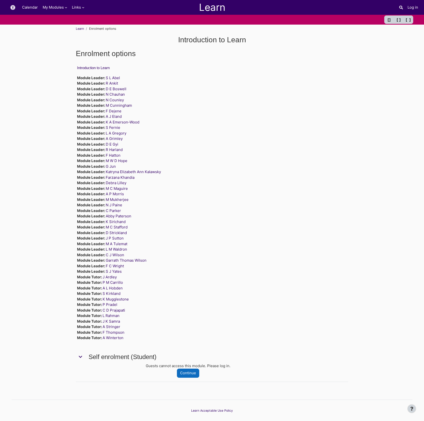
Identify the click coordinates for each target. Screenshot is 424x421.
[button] (13, 7)
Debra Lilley (116, 182)
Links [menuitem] (76, 7)
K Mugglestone (116, 299)
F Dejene (113, 111)
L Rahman (111, 315)
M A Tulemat (116, 243)
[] (389, 19)
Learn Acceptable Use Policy (212, 410)
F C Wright (115, 266)
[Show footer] (411, 408)
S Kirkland (111, 293)
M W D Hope (116, 160)
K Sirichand (116, 221)
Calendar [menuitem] (30, 7)
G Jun (111, 166)
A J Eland (114, 116)
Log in (413, 7)
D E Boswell (116, 89)
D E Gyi (112, 144)
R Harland (114, 149)
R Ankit (112, 83)
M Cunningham (119, 105)
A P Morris (115, 194)
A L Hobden (113, 288)
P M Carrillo (113, 282)
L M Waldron (116, 249)
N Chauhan (115, 94)
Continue (188, 373)
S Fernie (113, 127)
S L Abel (113, 77)
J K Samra (111, 321)
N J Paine (114, 205)
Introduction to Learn (93, 68)
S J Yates (114, 271)
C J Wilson (115, 255)
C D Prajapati (114, 310)
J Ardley (110, 277)
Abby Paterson (118, 216)
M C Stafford (117, 227)
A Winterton (113, 337)
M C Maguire (117, 188)
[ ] (399, 19)
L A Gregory (116, 133)
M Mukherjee (117, 199)
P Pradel (110, 304)
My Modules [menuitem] (53, 7)
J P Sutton (115, 238)
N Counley (115, 100)
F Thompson (113, 332)
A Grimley (114, 138)
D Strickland (116, 232)
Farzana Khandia (120, 177)
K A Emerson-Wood (122, 122)
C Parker (113, 210)
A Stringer (111, 326)
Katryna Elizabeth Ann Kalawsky (133, 171)
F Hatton (113, 155)
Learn (80, 28)
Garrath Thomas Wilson (126, 260)
